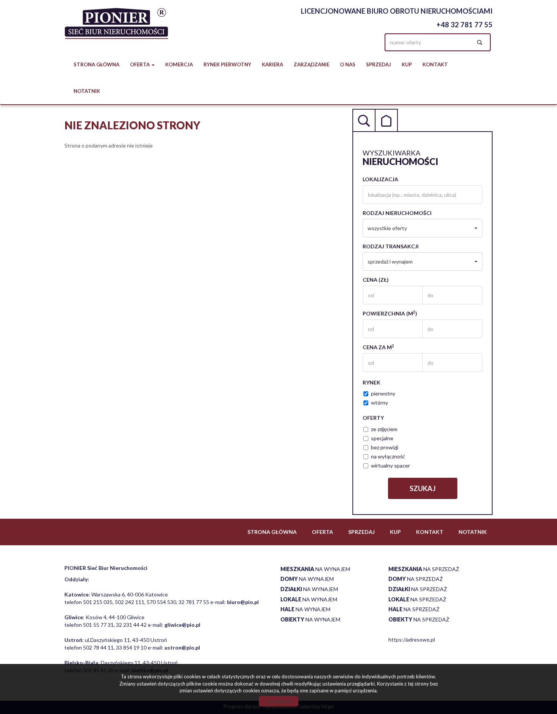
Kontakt (435, 64)
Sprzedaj (378, 64)
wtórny (379, 402)
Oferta (322, 532)
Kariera (272, 64)
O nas (347, 64)
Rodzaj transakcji (391, 246)
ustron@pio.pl (182, 647)
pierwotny (383, 393)
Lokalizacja (380, 179)
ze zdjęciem (384, 429)
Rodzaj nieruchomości (397, 213)
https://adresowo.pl (411, 639)
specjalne (382, 438)
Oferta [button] (140, 64)
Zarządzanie (311, 64)
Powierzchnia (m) (390, 313)
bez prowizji (384, 447)
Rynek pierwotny (227, 64)
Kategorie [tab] (386, 120)
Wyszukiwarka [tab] (363, 120)
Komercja (179, 64)
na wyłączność (388, 456)
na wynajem (315, 569)
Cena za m (378, 347)
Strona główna (96, 64)
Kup (407, 64)
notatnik (87, 91)
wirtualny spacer (390, 465)
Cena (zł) (376, 279)
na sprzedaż (423, 569)
